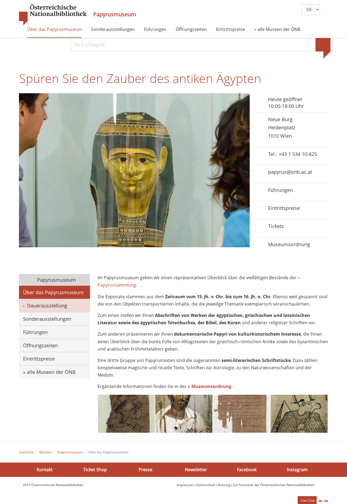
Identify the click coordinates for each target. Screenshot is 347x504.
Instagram (297, 469)
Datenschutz (205, 485)
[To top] (326, 501)
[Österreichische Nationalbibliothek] (53, 15)
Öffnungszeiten (191, 29)
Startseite (26, 452)
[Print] (320, 501)
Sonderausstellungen (113, 29)
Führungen (155, 29)
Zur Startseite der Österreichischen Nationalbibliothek (273, 485)
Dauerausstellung (47, 305)
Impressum (185, 485)
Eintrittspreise (230, 29)
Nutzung (224, 485)
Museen (45, 452)
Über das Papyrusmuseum (54, 29)
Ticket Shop (95, 469)
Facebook (246, 469)
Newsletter (196, 469)
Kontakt (45, 469)
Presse (145, 469)
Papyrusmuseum (114, 14)
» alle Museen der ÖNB (277, 29)
